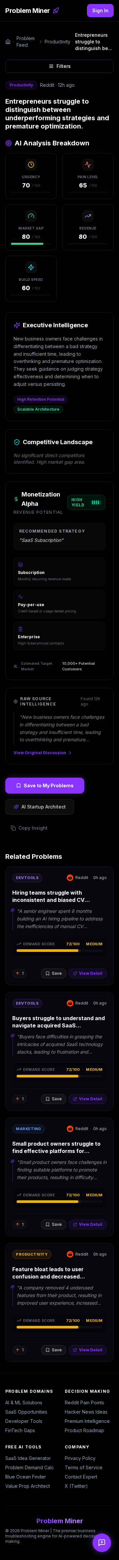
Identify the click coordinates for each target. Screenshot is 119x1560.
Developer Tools (23, 1421)
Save (57, 973)
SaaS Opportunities (26, 1412)
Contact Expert (81, 1477)
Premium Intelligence (87, 1421)
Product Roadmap (84, 1430)
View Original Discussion (40, 752)
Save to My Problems (49, 785)
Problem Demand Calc (29, 1467)
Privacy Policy (80, 1458)
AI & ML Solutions (23, 1402)
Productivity (57, 41)
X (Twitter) (76, 1486)
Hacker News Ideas (86, 1412)
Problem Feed (26, 41)
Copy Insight (33, 828)
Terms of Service (83, 1467)
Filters (64, 66)
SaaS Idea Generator (28, 1458)
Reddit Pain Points (84, 1402)
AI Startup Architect (43, 806)
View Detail (90, 973)
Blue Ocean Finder (25, 1477)
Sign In (100, 10)
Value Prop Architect (27, 1486)
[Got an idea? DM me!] (102, 1543)
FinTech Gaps (20, 1430)
